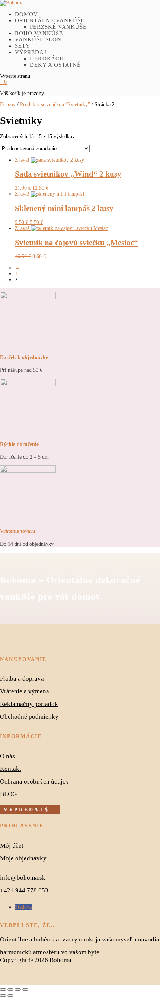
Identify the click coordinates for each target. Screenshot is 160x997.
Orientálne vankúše (49, 20)
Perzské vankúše (58, 27)
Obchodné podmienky (29, 716)
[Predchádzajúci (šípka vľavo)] (3, 995)
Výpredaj (31, 52)
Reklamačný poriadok (29, 704)
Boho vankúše (39, 33)
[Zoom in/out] (3, 989)
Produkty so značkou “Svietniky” (55, 104)
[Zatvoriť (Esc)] (25, 989)
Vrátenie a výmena (24, 691)
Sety (22, 46)
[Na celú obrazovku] (10, 989)
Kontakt (10, 768)
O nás (7, 756)
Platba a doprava (22, 678)
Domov (26, 14)
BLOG (8, 794)
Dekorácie (47, 58)
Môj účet (11, 845)
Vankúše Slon (38, 39)
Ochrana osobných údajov (34, 781)
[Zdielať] (18, 989)
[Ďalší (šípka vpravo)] (10, 995)
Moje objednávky (23, 858)
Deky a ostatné (55, 65)
